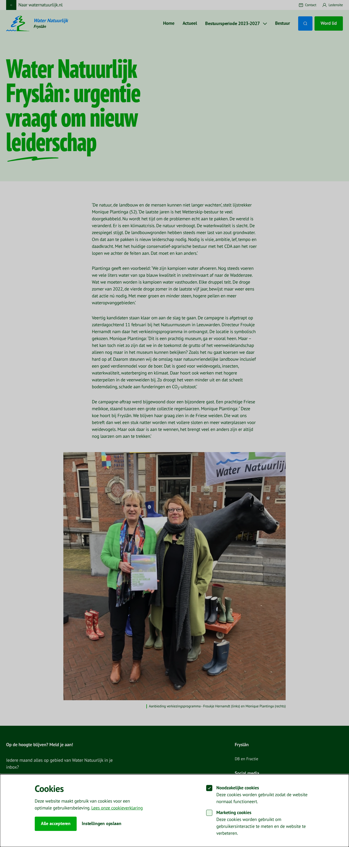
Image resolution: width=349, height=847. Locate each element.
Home (168, 23)
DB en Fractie (246, 759)
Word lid (329, 23)
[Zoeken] (305, 23)
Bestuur (282, 23)
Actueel (190, 23)
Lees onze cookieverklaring (117, 808)
